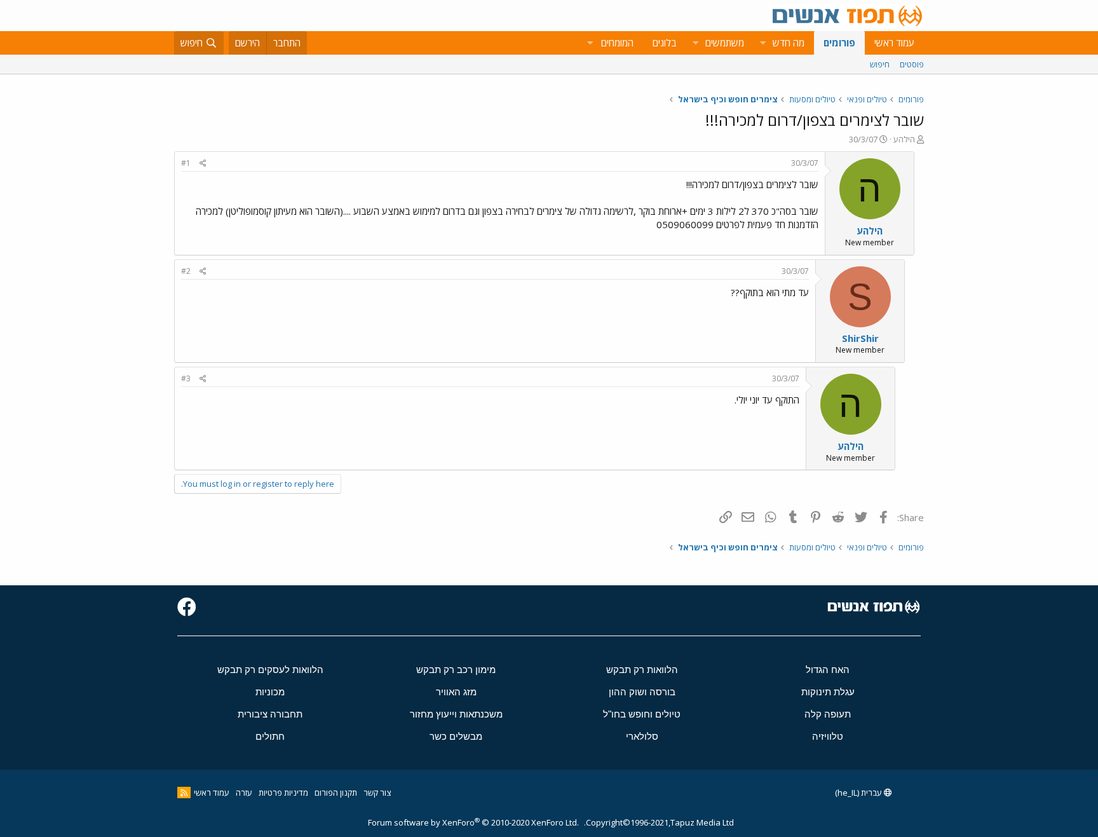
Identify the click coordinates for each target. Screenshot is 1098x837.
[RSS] (184, 792)
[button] (762, 43)
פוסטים (912, 64)
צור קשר (377, 792)
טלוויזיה (827, 736)
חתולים (270, 736)
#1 (186, 163)
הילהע (904, 139)
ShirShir (860, 338)
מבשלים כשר (456, 736)
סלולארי (642, 736)
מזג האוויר (456, 691)
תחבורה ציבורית (270, 714)
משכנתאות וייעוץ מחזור (456, 714)
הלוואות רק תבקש (642, 669)
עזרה (244, 792)
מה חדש (788, 42)
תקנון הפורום (336, 792)
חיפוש (880, 64)
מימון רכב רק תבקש (456, 669)
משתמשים (724, 42)
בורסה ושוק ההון (642, 691)
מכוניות (270, 691)
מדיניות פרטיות (283, 792)
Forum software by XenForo (473, 822)
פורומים (839, 42)
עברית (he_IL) (859, 792)
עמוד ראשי (894, 42)
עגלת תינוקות (828, 691)
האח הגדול (828, 669)
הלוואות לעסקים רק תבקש (270, 669)
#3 (186, 378)
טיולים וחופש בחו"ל (642, 714)
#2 (186, 271)
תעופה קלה (827, 714)
